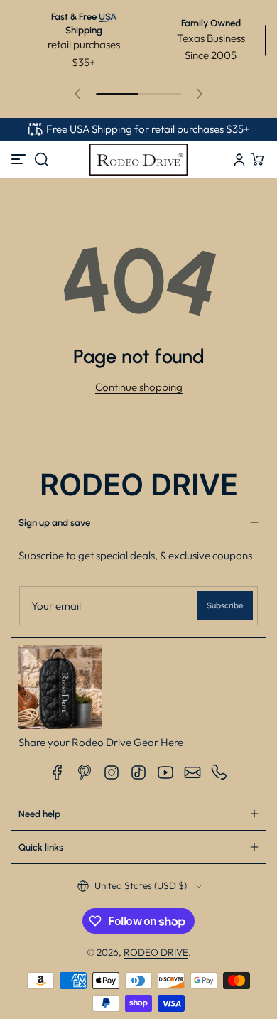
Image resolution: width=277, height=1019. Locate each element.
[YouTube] (165, 772)
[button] (41, 159)
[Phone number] (219, 772)
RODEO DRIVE (156, 952)
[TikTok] (138, 772)
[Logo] (138, 159)
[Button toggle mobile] (19, 159)
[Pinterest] (84, 772)
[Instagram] (111, 772)
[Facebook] (57, 772)
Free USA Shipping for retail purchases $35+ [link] (147, 129)
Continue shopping (139, 387)
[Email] (192, 772)
